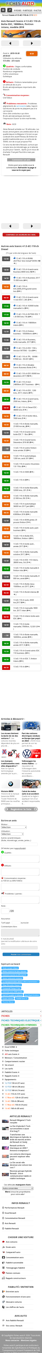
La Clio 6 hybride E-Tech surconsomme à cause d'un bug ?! (20, 1128)
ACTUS (38, 10)
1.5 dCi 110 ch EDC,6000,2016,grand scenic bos (25, 288)
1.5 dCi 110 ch (19, 480)
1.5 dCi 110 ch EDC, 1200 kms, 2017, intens (24, 391)
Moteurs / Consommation (16, 1058)
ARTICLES (28, 10)
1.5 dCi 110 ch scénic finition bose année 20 (24, 449)
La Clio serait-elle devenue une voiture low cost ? (21, 1165)
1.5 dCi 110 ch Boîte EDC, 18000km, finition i (23, 537)
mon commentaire (21, 954)
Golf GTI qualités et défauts (12, 995)
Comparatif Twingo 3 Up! (11, 988)
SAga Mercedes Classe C (12, 985)
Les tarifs (9, 1068)
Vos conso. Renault (14, 1325)
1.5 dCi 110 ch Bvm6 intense (24, 592)
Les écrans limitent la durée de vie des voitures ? (9, 736)
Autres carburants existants (12, 978)
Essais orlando (8, 998)
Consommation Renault (15, 1218)
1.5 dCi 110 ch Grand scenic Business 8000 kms (25, 270)
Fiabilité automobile (14, 1262)
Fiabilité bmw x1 (21, 998)
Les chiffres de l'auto (15, 1307)
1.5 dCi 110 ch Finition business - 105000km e (23, 332)
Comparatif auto (13, 1252)
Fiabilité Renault (12, 1228)
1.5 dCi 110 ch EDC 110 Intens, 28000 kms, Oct (25, 561)
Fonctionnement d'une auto (18, 1297)
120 (16, 1097)
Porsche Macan (8, 1002)
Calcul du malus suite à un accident (30, 792)
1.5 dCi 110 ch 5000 (21, 472)
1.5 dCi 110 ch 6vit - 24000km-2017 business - (24, 383)
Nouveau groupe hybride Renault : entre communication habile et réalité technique (21, 1175)
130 (15, 1083)
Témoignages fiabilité (15, 1268)
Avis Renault (10, 1223)
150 (16, 1105)
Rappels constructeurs (16, 1278)
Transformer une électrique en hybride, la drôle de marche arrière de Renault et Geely (20, 1138)
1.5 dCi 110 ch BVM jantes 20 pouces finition (25, 521)
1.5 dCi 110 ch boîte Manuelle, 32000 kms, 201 (25, 488)
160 (15, 1090)
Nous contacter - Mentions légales (21, 1340)
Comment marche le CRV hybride (14, 975)
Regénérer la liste (21, 809)
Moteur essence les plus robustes (14, 971)
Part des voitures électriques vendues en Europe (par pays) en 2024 (31, 737)
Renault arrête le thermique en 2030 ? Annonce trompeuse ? (19, 1148)
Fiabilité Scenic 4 (12, 1072)
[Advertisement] (21, 199)
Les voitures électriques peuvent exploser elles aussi (20, 1156)
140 (15, 1086)
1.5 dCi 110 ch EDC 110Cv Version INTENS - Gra (25, 349)
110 (15, 1094)
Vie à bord (9, 1065)
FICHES (18, 10)
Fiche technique (12, 1050)
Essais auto (11, 1247)
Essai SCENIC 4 (11, 1047)
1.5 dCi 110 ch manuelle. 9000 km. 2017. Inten (25, 609)
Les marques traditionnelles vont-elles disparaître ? (10, 763)
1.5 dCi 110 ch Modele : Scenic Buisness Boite (24, 366)
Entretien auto (12, 1291)
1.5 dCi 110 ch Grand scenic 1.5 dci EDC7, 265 (25, 298)
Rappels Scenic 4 (12, 1076)
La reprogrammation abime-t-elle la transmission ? (20, 981)
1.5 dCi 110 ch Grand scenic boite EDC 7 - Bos (24, 433)
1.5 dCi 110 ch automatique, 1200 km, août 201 (24, 457)
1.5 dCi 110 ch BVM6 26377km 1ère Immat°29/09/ (25, 259)
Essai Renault (10, 1213)
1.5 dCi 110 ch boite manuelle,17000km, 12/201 (24, 625)
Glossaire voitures (14, 1302)
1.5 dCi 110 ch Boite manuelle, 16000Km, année (25, 635)
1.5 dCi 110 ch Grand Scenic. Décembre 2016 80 (24, 441)
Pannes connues (13, 1273)
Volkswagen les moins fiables (29, 762)
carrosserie (21, 106)
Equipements (10, 1079)
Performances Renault (14, 1208)
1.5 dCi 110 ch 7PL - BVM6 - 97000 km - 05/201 (26, 357)
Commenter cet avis (21, 160)
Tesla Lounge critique (10, 968)
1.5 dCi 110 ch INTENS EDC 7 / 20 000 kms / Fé (26, 315)
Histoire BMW (7, 791)
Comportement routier (15, 1061)
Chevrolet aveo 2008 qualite (13, 992)
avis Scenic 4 (12, 1054)
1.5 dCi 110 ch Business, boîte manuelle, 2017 (24, 340)
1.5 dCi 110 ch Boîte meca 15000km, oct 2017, (23, 585)
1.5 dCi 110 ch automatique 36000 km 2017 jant (24, 505)
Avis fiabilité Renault (15, 1320)
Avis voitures (11, 1242)
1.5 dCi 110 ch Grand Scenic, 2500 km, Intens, (26, 400)
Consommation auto (15, 1257)
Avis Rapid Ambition (32, 995)
